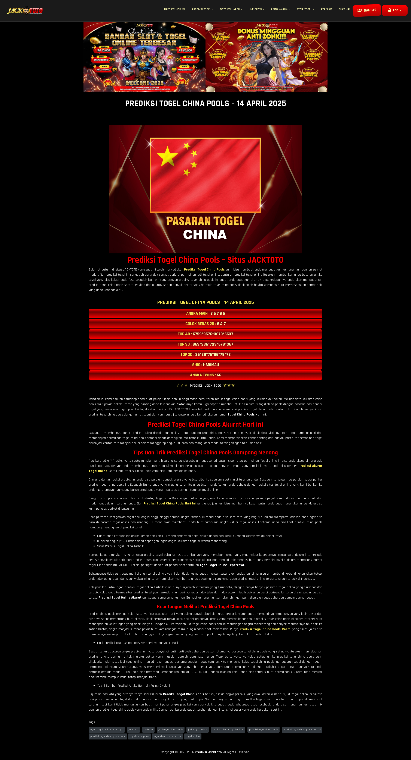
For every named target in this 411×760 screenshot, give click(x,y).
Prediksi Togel (201, 9)
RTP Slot (326, 9)
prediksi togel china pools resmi (107, 736)
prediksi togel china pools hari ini (302, 729)
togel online (193, 736)
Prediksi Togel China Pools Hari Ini (169, 503)
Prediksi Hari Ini (174, 9)
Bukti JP (344, 9)
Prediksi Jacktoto (208, 752)
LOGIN (396, 10)
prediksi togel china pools (263, 729)
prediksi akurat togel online (228, 729)
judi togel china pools (170, 729)
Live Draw (255, 9)
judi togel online (197, 729)
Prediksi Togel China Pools (204, 269)
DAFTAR (369, 10)
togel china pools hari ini (167, 736)
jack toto (133, 729)
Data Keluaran (230, 9)
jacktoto (148, 729)
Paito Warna (279, 9)
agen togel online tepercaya (106, 729)
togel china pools (139, 736)
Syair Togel (304, 9)
